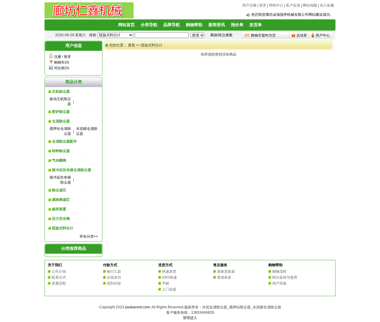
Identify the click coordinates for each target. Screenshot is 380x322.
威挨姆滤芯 (61, 200)
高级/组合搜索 (221, 35)
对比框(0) (61, 68)
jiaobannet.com (137, 307)
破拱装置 (59, 209)
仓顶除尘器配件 (64, 141)
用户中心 (323, 35)
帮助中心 (276, 5)
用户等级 (279, 283)
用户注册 (249, 5)
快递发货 (169, 271)
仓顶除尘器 (61, 121)
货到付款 (114, 283)
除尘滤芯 (59, 190)
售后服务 (220, 265)
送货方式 (165, 265)
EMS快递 (169, 277)
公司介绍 (59, 271)
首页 (131, 45)
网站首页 (126, 24)
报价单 (237, 24)
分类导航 (149, 24)
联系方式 (59, 277)
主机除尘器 (61, 91)
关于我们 (55, 265)
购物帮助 (194, 24)
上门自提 (169, 289)
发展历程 (59, 283)
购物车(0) (61, 62)
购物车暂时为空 (263, 35)
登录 (262, 5)
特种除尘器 (61, 151)
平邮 (165, 283)
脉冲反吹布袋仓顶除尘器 (71, 170)
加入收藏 (327, 5)
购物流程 (279, 271)
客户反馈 (293, 5)
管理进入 (190, 318)
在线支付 (114, 277)
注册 (57, 57)
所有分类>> (89, 236)
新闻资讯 (216, 24)
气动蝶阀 (59, 160)
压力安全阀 (61, 219)
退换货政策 (226, 271)
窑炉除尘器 (61, 112)
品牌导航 (171, 24)
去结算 (301, 35)
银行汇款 (114, 271)
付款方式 (110, 265)
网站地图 (310, 5)
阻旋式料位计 (62, 228)
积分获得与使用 (284, 277)
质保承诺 (224, 277)
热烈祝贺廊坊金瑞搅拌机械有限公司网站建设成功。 (292, 14)
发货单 (255, 24)
